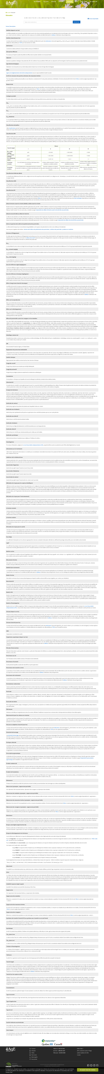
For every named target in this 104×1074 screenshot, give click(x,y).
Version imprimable (93, 18)
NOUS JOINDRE (84, 1)
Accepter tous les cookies (87, 1070)
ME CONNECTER (93, 1)
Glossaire (33, 1050)
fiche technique (78, 198)
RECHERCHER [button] (37, 1)
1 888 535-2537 (61, 1050)
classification (12, 128)
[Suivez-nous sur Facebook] (88, 1065)
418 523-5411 (61, 1048)
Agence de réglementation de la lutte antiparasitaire (19, 73)
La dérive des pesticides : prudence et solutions (61, 229)
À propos (33, 1048)
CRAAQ (9, 1070)
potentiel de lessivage (13, 735)
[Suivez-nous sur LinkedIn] (94, 1065)
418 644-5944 (62, 1053)
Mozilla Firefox (53, 1064)
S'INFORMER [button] (61, 1)
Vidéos (32, 1053)
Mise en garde (34, 1057)
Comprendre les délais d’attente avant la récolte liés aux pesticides (52, 210)
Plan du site (34, 1055)
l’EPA (21, 42)
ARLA (77, 79)
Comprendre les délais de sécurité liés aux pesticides (70, 220)
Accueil (8, 12)
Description (12, 26)
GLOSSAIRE (69, 1)
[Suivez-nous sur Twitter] (91, 1065)
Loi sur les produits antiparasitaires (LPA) (33, 445)
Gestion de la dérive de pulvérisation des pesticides (36, 229)
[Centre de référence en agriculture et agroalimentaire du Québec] (14, 1065)
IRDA (39, 198)
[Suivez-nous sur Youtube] (97, 1065)
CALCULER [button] (45, 1)
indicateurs (48, 41)
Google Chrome (60, 1064)
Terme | (8, 26)
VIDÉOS (76, 1)
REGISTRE (53, 1)
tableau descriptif (30, 238)
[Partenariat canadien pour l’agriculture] (52, 1043)
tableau (53, 35)
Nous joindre (34, 1059)
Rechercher (76, 22)
